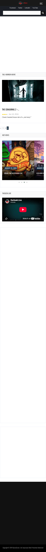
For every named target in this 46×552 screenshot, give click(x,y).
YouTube (35, 8)
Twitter (20, 8)
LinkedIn (27, 8)
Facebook (13, 8)
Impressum (26, 548)
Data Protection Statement (36, 548)
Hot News (5, 135)
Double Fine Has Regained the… (13, 173)
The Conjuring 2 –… (10, 109)
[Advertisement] (23, 42)
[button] (19, 182)
